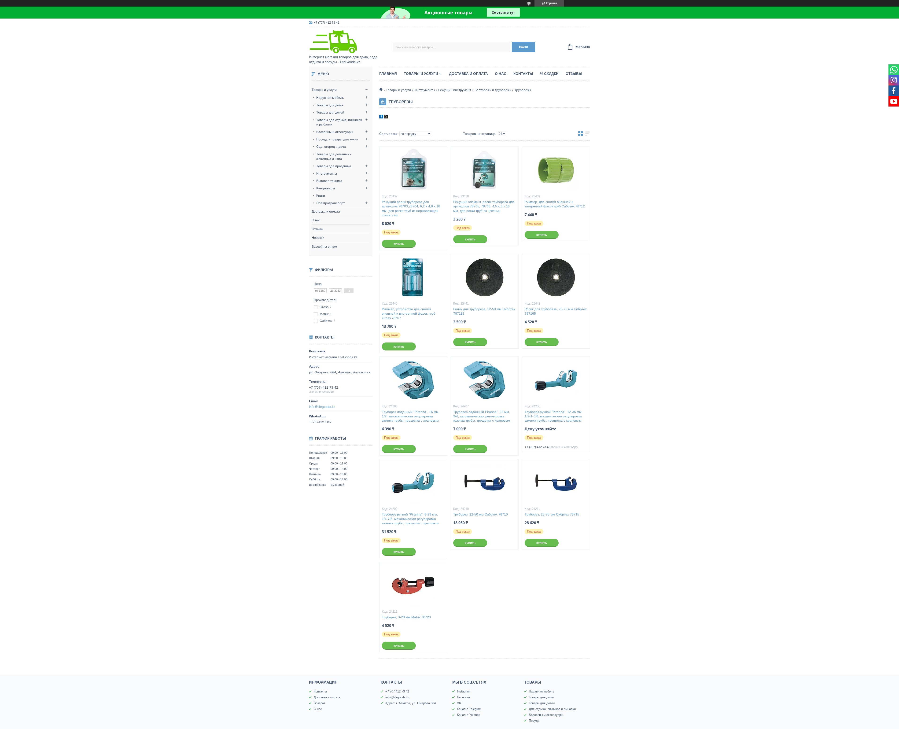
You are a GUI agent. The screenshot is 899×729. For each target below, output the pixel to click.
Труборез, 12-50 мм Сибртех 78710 (480, 514)
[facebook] (381, 117)
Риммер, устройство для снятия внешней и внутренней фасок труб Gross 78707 (408, 313)
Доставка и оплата (326, 211)
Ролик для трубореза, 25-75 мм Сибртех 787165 (556, 311)
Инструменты (326, 173)
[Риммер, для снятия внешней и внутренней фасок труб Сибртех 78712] (556, 170)
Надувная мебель (330, 97)
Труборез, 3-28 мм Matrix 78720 (406, 617)
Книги (320, 195)
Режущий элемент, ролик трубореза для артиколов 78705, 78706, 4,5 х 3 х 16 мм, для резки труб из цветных (484, 206)
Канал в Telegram (469, 709)
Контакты (523, 73)
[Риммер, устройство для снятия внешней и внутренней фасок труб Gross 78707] (413, 277)
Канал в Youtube (468, 715)
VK (459, 703)
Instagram (464, 691)
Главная (388, 73)
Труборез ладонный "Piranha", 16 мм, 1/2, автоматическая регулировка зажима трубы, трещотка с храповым (410, 416)
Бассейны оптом (324, 246)
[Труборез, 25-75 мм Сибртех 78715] (556, 483)
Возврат (319, 703)
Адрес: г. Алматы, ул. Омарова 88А (410, 703)
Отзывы (317, 229)
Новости (318, 237)
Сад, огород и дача (331, 146)
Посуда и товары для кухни (337, 139)
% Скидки (549, 73)
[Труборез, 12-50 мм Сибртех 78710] (484, 483)
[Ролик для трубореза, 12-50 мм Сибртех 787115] (484, 277)
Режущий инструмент (454, 90)
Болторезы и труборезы (493, 90)
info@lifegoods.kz (322, 407)
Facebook (463, 697)
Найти (523, 47)
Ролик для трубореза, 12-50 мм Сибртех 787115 (484, 311)
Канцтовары (325, 188)
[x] (386, 117)
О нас (316, 220)
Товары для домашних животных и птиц (333, 156)
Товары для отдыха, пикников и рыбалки (339, 122)
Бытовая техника (329, 181)
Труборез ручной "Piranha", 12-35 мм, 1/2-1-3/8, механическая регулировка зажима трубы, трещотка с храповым (553, 416)
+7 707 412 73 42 (397, 691)
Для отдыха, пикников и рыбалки (552, 709)
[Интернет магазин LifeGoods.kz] (350, 41)
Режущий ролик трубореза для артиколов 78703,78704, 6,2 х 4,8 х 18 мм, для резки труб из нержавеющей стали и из (411, 208)
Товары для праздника (333, 166)
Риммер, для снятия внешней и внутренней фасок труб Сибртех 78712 (555, 204)
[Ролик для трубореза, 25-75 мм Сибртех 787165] (556, 277)
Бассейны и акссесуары (546, 715)
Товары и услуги (324, 90)
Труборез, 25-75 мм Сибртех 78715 (552, 514)
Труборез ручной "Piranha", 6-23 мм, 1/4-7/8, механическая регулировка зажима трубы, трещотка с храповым (410, 518)
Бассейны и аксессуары (334, 132)
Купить (399, 244)
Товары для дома (329, 105)
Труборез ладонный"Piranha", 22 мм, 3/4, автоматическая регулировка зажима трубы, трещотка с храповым (481, 416)
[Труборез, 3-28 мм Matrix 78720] (413, 585)
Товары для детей (330, 112)
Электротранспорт (330, 203)
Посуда (534, 720)
